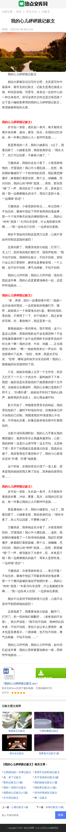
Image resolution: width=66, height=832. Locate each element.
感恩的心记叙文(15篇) (15, 792)
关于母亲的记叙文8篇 (46, 777)
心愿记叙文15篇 (20, 807)
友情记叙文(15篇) (55, 807)
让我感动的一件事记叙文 (17, 772)
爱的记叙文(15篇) (13, 782)
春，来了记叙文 (12, 777)
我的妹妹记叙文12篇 (45, 782)
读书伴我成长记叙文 (45, 792)
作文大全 (31, 11)
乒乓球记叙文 (11, 797)
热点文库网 (29, 828)
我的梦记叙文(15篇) (45, 787)
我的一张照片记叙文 (14, 787)
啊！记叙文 (40, 797)
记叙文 (46, 11)
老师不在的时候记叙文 (47, 772)
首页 (18, 11)
